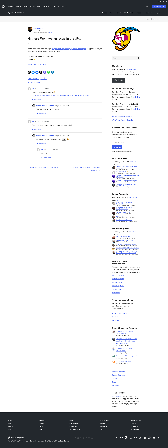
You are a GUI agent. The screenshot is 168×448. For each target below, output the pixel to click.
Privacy (10, 429)
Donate (103, 426)
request (43, 64)
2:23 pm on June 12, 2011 (62, 105)
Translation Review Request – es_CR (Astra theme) (126, 184)
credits (30, 64)
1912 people (116, 396)
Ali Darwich (116, 293)
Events (102, 423)
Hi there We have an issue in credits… (55, 38)
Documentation (74, 423)
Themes (41, 423)
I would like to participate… (124, 220)
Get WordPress (159, 6)
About (10, 420)
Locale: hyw (119, 216)
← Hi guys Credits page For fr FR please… (44, 167)
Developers (73, 426)
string (64, 139)
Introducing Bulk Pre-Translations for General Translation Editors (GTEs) (126, 252)
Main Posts (118, 80)
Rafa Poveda (38, 28)
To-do (44, 78)
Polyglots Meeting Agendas (122, 116)
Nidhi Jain (115, 320)
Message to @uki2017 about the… (126, 244)
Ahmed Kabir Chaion (119, 313)
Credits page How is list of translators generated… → (87, 168)
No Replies (116, 386)
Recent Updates (118, 372)
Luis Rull (115, 317)
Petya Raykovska (118, 275)
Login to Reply (33, 78)
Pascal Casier (117, 282)
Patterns (41, 429)
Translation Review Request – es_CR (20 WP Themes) (127, 176)
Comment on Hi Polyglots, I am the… (127, 356)
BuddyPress (136, 429)
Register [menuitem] (164, 1)
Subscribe (117, 147)
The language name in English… (125, 212)
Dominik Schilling (118, 279)
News (9, 423)
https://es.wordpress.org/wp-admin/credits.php (69, 49)
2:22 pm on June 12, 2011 (62, 135)
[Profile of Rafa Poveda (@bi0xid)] (30, 30)
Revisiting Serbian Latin (123, 236)
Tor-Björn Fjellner (118, 289)
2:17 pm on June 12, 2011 (42, 89)
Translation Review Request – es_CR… (127, 180)
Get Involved (104, 420)
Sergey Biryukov (118, 286)
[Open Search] (147, 6)
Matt (133, 423)
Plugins (41, 426)
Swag (103, 429)
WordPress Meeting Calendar (122, 120)
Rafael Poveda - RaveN (45, 106)
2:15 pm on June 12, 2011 (40, 30)
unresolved (134, 162)
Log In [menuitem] (159, 1)
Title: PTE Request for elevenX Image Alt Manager (126, 167)
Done (114, 382)
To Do (114, 379)
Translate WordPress (17, 13)
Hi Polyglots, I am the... (123, 361)
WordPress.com (137, 420)
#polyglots (136, 97)
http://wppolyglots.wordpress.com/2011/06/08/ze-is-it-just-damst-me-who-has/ (61, 95)
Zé (33, 89)
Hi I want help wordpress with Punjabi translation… (124, 208)
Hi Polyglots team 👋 (122, 171)
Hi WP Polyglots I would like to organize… (124, 203)
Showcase (42, 420)
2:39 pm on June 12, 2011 (51, 150)
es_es (36, 64)
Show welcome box (152, 19)
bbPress (134, 426)
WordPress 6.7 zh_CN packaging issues (127, 247)
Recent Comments (119, 375)
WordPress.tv (75, 429)
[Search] (138, 58)
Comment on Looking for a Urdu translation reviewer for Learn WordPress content (126, 341)
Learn (71, 420)
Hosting (10, 426)
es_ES (51, 32)
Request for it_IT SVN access (124, 240)
